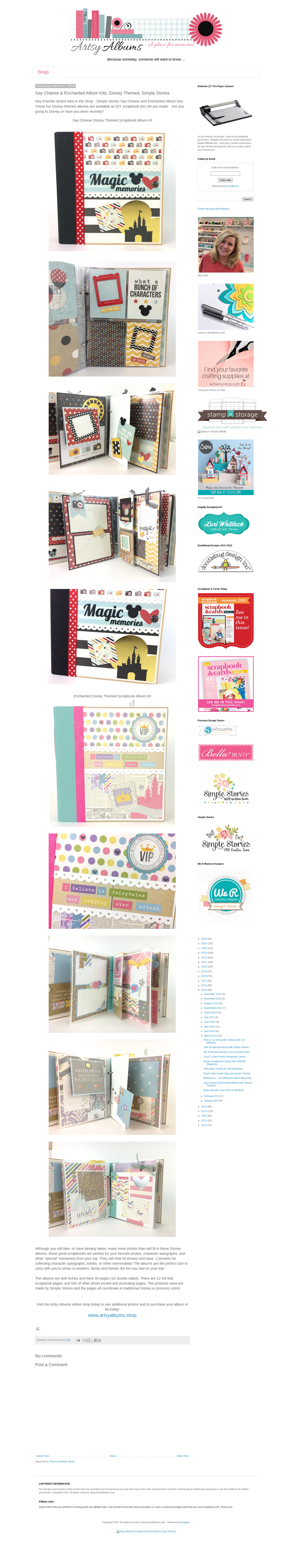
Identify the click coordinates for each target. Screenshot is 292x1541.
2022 (204, 957)
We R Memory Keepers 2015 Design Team (227, 1052)
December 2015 (213, 994)
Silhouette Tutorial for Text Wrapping (223, 1068)
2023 (204, 952)
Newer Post (42, 1456)
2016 (204, 985)
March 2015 (211, 1035)
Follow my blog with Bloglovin (214, 208)
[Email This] (84, 1340)
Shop (43, 72)
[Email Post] (77, 1340)
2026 (204, 939)
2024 (204, 948)
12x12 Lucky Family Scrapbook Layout (224, 1056)
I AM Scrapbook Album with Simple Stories (226, 1047)
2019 (204, 971)
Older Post (182, 1456)
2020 (204, 966)
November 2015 (213, 998)
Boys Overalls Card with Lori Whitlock (224, 1090)
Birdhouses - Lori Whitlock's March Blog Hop (227, 1078)
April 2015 (210, 1031)
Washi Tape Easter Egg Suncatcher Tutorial (227, 1073)
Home (113, 1456)
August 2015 (211, 1012)
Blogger (185, 1522)
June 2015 (210, 1022)
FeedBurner (232, 186)
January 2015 (211, 1100)
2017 (204, 980)
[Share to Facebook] (96, 1340)
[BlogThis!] (88, 1340)
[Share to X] (92, 1340)
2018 (204, 976)
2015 (204, 990)
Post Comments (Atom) (62, 1461)
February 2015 (212, 1096)
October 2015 (211, 1003)
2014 (204, 1106)
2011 (204, 1120)
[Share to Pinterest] (100, 1340)
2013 (204, 1111)
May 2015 (209, 1026)
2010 (204, 1125)
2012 (204, 1115)
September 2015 (213, 1008)
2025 (204, 943)
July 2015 (209, 1017)
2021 (204, 962)
